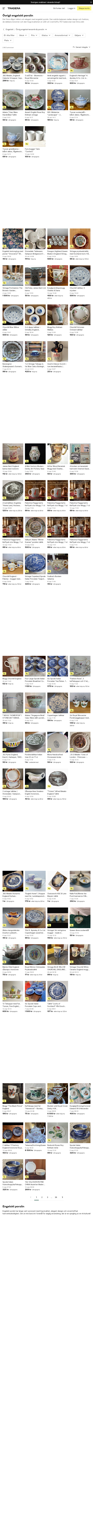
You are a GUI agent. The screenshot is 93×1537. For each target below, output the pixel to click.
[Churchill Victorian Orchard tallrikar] (80, 314)
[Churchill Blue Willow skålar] (13, 314)
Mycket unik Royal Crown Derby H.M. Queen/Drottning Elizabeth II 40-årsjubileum (57, 1107)
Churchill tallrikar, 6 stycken (77, 289)
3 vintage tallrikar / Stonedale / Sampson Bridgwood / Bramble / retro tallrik (12, 792)
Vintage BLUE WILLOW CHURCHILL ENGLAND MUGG (56, 968)
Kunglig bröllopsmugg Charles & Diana (56, 289)
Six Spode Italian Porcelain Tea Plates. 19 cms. (57, 680)
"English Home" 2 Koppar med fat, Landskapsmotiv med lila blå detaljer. (35, 895)
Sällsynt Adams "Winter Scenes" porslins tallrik (34, 541)
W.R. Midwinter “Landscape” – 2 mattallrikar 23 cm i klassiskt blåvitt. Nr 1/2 (56, 113)
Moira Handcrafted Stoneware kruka (55, 756)
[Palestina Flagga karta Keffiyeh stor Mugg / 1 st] (35, 490)
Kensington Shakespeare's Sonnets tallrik (12, 365)
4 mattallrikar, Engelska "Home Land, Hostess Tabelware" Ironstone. (12, 504)
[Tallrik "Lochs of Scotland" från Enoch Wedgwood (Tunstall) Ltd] (57, 991)
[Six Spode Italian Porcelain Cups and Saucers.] (35, 991)
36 (56, 1197)
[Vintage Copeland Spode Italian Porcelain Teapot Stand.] (35, 564)
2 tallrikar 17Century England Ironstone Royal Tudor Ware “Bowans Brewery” (12, 1146)
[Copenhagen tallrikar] (57, 703)
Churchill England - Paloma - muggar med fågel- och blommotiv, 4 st (12, 577)
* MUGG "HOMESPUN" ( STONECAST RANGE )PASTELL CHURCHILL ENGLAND (12, 716)
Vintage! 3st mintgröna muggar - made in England (56, 931)
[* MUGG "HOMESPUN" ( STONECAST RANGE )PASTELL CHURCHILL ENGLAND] (13, 703)
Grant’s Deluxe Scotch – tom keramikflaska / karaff (57, 365)
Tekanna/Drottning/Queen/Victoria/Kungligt (35, 1145)
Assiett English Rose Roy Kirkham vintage (35, 113)
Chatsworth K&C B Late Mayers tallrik (56, 895)
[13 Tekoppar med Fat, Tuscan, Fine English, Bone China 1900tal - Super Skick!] (13, 991)
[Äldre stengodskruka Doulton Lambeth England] (13, 917)
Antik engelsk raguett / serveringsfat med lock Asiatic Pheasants (56, 77)
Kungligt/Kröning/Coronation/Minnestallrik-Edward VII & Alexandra (80, 1107)
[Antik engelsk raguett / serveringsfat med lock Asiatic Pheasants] (57, 63)
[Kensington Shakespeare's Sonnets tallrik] (13, 351)
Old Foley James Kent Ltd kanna (35, 289)
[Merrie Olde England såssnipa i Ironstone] (13, 954)
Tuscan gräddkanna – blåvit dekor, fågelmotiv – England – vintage (13, 150)
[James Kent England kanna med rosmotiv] (13, 453)
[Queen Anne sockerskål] (80, 917)
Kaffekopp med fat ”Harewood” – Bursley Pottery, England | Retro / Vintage (35, 1107)
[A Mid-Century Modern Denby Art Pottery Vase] (35, 453)
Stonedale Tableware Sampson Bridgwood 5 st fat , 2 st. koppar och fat (35, 252)
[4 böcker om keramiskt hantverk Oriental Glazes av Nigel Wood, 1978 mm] (80, 453)
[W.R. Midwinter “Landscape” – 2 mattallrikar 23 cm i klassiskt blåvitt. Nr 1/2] (57, 99)
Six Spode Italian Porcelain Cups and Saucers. (33, 1005)
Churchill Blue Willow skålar (11, 328)
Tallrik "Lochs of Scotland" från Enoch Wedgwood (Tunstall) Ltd (57, 1005)
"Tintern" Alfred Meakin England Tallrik (56, 792)
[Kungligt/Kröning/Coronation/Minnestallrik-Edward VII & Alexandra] (80, 1093)
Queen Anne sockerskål (79, 930)
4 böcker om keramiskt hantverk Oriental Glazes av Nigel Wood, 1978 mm (80, 467)
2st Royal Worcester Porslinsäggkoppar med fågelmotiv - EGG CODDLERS (79, 716)
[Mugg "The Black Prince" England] (13, 1093)
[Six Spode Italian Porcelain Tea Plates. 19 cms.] (57, 666)
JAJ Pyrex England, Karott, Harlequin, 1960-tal (12, 756)
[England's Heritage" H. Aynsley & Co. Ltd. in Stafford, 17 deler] (80, 63)
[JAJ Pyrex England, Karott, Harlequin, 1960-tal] (13, 742)
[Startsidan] (14, 8)
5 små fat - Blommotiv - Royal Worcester (34, 77)
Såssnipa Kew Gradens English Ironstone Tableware (34, 792)
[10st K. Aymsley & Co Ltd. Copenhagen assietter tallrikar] (35, 917)
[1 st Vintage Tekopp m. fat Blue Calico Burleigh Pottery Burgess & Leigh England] (35, 351)
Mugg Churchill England (12, 679)
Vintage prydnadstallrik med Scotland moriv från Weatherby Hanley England (80, 252)
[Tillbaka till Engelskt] (4, 29)
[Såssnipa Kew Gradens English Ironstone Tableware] (35, 778)
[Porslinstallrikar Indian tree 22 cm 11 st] (35, 742)
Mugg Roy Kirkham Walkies (54, 328)
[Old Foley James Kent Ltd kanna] (35, 275)
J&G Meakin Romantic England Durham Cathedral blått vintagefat (11, 895)
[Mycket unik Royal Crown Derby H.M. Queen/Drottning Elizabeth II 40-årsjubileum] (57, 1093)
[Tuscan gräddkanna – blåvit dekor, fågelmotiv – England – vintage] (13, 136)
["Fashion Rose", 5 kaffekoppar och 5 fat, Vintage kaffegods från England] (80, 666)
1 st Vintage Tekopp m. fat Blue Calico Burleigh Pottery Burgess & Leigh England (35, 365)
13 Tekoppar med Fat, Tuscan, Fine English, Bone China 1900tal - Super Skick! (11, 1005)
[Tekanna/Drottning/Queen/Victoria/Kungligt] (35, 1132)
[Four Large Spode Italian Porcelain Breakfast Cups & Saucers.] (35, 666)
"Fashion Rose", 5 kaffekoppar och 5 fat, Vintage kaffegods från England (79, 680)
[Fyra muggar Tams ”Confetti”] (35, 136)
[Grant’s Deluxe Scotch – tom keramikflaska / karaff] (57, 351)
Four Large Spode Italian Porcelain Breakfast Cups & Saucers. (35, 680)
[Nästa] (62, 1197)
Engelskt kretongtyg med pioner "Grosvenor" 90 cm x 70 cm (13, 252)
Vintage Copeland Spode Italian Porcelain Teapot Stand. (35, 577)
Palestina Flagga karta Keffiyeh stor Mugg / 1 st (35, 504)
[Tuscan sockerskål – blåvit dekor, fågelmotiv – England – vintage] (80, 99)
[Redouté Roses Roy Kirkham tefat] (57, 1132)
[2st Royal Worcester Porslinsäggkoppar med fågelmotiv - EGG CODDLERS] (80, 703)
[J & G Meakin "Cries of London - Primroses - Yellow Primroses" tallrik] (80, 742)
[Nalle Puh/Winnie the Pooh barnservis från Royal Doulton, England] (80, 881)
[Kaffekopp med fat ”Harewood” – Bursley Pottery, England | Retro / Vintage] (35, 1093)
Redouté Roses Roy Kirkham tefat (55, 1146)
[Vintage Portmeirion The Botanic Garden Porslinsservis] (13, 275)
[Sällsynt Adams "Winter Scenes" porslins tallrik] (35, 527)
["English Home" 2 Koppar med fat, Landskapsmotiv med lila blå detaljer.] (35, 881)
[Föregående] (31, 1197)
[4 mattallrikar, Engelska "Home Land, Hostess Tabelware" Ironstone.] (13, 490)
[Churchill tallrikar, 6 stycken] (80, 275)
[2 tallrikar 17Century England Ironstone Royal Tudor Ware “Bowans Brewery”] (13, 1132)
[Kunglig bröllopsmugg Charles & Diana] (57, 275)
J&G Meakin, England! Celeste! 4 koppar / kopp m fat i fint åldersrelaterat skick (13, 77)
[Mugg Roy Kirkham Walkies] (57, 314)
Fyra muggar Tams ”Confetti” (32, 150)
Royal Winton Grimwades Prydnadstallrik (35, 968)
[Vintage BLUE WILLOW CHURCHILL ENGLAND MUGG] (57, 954)
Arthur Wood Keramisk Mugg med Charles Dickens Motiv (56, 467)
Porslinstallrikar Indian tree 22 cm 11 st (33, 756)
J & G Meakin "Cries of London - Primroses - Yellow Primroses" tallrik (79, 756)
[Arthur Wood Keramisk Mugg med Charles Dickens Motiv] (57, 453)
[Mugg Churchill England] (13, 666)
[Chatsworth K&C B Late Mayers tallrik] (57, 881)
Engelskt (9, 29)
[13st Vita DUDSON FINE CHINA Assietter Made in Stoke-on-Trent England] (35, 1169)
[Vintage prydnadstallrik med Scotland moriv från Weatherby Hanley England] (80, 238)
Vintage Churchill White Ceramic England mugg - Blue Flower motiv (79, 968)
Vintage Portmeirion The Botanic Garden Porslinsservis (12, 289)
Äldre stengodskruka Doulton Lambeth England (11, 931)
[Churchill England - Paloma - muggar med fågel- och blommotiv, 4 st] (13, 564)
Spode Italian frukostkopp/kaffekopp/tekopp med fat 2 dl (80, 1146)
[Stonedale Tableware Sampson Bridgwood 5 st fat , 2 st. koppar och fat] (35, 238)
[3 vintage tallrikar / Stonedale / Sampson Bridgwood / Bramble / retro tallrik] (13, 778)
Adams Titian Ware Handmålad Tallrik (10, 113)
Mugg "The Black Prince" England (13, 1107)
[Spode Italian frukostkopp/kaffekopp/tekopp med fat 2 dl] (80, 1132)
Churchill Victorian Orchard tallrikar (77, 328)
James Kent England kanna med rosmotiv (11, 467)
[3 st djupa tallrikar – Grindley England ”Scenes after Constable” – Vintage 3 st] (35, 314)
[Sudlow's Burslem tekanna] (57, 564)
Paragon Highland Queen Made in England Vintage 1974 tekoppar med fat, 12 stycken (57, 252)
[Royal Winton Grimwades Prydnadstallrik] (35, 954)
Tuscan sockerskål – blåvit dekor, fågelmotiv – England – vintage (80, 113)
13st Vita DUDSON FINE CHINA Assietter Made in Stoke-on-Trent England (35, 1183)
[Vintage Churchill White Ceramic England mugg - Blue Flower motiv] (80, 954)
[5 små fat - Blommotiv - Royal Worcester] (35, 63)
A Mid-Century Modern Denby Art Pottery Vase (34, 467)
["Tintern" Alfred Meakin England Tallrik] (57, 778)
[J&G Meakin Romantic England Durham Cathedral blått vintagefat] (13, 881)
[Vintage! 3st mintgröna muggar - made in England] (57, 917)
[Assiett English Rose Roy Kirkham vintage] (35, 99)
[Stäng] (91, 2)
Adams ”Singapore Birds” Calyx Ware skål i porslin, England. (35, 716)
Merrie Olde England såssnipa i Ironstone (11, 968)
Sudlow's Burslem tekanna (54, 577)
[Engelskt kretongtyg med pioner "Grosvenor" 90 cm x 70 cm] (13, 238)
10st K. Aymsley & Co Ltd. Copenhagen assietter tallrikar (35, 931)
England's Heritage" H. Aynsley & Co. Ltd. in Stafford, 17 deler (79, 77)
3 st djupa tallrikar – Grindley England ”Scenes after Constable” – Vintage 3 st (35, 328)
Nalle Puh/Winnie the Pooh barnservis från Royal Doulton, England (79, 895)
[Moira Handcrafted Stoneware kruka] (57, 742)
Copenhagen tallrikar (55, 715)
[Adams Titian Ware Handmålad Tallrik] (13, 99)
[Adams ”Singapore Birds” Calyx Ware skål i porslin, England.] (35, 703)
